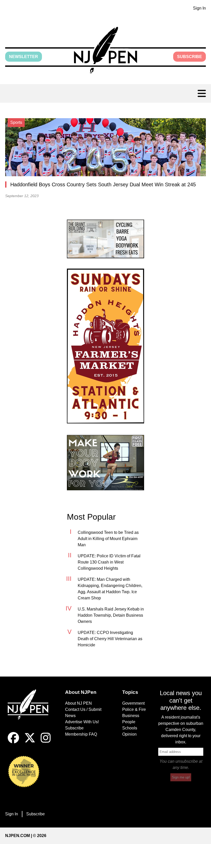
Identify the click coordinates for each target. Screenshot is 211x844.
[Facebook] (13, 742)
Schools (129, 728)
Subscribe (189, 56)
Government (133, 703)
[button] (105, 50)
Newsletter (23, 56)
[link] (105, 239)
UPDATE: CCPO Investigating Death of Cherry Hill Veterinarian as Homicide (110, 638)
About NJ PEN (78, 703)
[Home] (30, 710)
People (128, 722)
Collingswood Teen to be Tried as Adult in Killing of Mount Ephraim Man (108, 538)
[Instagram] (46, 742)
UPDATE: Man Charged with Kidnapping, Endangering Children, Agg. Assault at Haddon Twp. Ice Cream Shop (110, 588)
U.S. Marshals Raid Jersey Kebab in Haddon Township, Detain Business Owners (111, 615)
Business (130, 715)
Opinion (129, 734)
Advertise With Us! (82, 722)
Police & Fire (134, 709)
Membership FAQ (81, 734)
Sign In (199, 8)
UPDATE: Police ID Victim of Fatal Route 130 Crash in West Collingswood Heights (109, 562)
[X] (30, 742)
